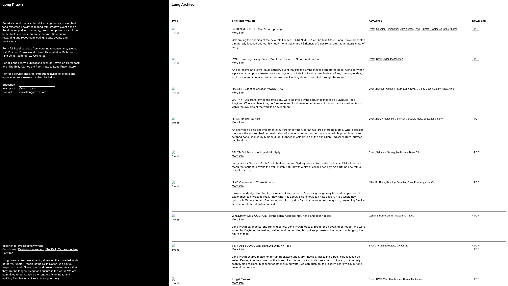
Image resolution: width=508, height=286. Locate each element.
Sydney (391, 152)
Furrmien (402, 182)
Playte (411, 215)
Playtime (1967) (408, 88)
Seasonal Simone (433, 118)
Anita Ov (429, 182)
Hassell (380, 88)
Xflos (446, 29)
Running (391, 182)
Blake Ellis (414, 152)
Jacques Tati (392, 88)
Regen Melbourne (413, 279)
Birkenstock (393, 29)
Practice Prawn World (21, 52)
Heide (379, 118)
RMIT (379, 59)
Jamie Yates (407, 29)
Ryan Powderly (416, 182)
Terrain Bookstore (385, 245)
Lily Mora (417, 118)
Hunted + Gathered (431, 29)
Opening (381, 29)
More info (238, 32)
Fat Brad (7, 252)
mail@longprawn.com (32, 92)
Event (372, 29)
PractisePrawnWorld (30, 245)
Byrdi (417, 29)
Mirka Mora (405, 118)
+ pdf (475, 29)
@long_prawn (28, 88)
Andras (453, 29)
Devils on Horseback (31, 249)
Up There (380, 182)
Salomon (381, 152)
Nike (371, 182)
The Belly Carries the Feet (61, 249)
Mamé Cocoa (426, 88)
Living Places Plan (393, 59)
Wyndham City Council (381, 215)
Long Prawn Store (64, 66)
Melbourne (402, 152)
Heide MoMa (391, 118)
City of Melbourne (392, 279)
